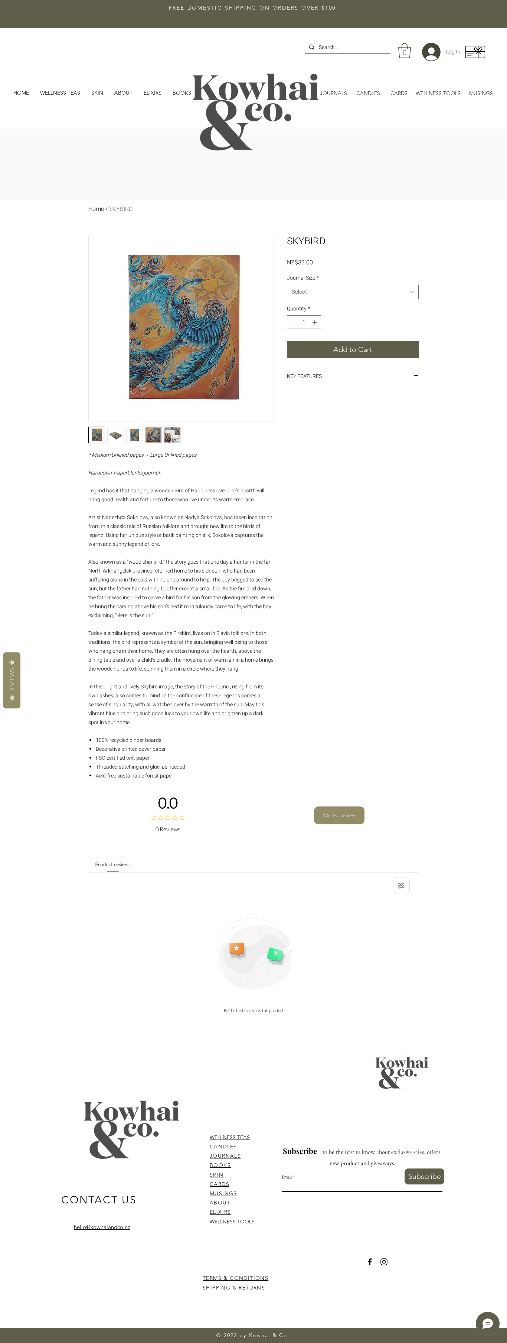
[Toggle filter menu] (401, 885)
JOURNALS (225, 1156)
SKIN (217, 1174)
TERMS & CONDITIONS (235, 1278)
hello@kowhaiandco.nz (102, 1226)
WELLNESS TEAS (230, 1137)
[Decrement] (292, 322)
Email (287, 1176)
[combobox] (353, 292)
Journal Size (303, 278)
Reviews (11, 680)
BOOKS (220, 1165)
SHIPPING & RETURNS (234, 1287)
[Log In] (426, 51)
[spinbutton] (304, 322)
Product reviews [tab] (113, 864)
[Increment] (315, 322)
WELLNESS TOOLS (232, 1221)
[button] (123, 93)
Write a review (339, 815)
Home (96, 209)
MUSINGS (223, 1193)
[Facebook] (369, 1262)
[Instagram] (384, 1262)
